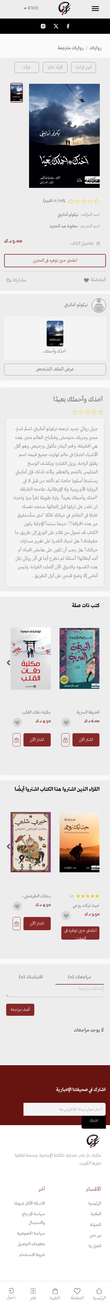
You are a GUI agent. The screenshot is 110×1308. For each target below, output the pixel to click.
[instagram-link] (43, 26)
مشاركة (18, 280)
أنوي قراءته (83, 67)
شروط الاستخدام (32, 1255)
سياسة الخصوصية (31, 1233)
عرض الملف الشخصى (55, 369)
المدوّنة (95, 1225)
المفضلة (77, 1298)
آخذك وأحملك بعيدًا (55, 351)
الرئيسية (94, 1203)
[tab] (79, 977)
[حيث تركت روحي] (80, 842)
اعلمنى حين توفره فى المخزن (80, 933)
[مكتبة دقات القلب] (31, 658)
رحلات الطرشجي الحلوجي (37, 896)
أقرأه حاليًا (55, 67)
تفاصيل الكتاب (82, 243)
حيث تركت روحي (86, 905)
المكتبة (96, 1214)
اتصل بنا (95, 1246)
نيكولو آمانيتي (68, 215)
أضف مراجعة (20, 1010)
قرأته (26, 67)
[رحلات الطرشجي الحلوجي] (31, 842)
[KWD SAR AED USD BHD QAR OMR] (55, 8)
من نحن (95, 1235)
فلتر (33, 1298)
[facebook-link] (68, 26)
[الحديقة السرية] (80, 658)
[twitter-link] (56, 26)
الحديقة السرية (88, 712)
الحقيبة (55, 1298)
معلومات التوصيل (31, 1244)
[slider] (88, 413)
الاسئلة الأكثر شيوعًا (29, 1203)
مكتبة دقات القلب (36, 712)
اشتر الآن (86, 739)
